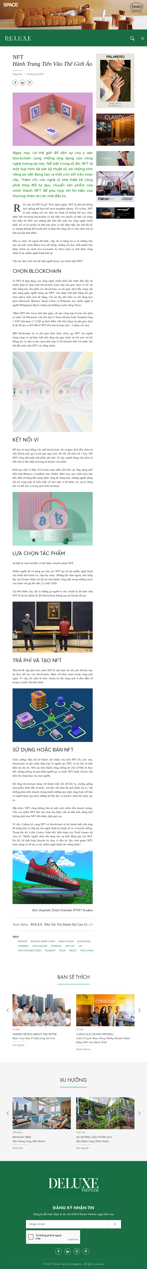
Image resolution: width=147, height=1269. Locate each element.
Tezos (62, 951)
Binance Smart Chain (43, 941)
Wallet (73, 951)
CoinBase (23, 946)
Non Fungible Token (29, 951)
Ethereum (56, 946)
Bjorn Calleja (66, 941)
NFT (80, 946)
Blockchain (84, 941)
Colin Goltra (39, 946)
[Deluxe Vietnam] (18, 38)
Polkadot (50, 951)
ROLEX (60, 924)
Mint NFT (70, 946)
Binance (22, 941)
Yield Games (86, 951)
